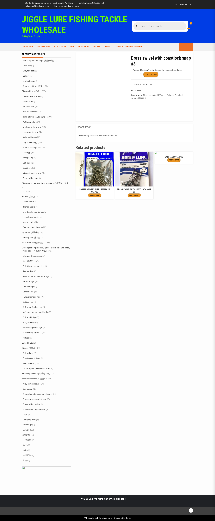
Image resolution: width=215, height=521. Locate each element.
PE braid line (28, 106)
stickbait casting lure (32, 173)
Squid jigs (27, 168)
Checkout (97, 47)
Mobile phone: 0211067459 (91, 3)
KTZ (128, 518)
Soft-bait (26, 163)
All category (60, 47)
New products (43, 47)
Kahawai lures (29, 137)
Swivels (170, 95)
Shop (107, 47)
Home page (28, 47)
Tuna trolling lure (30, 178)
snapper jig (28, 158)
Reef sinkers (28, 363)
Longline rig (28, 292)
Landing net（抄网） (31, 237)
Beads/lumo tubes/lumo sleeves (37, 394)
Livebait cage (29, 81)
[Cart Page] (189, 24)
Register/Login (147, 70)
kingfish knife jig (30, 142)
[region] (46, 478)
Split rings (27, 425)
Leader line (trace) (31, 96)
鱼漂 (25, 460)
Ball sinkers (28, 353)
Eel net (26, 76)
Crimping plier (29, 419)
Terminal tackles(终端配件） (35, 378)
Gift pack (26, 191)
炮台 (25, 450)
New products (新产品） (154, 95)
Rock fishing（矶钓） (31, 332)
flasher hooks (29, 207)
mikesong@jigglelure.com (37, 6)
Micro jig (26, 152)
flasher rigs (28, 271)
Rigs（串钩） (28, 261)
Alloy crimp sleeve (31, 384)
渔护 (25, 445)
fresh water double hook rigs (36, 276)
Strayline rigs (29, 322)
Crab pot (27, 65)
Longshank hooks (31, 217)
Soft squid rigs (29, 317)
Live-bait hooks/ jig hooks (34, 212)
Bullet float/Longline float (34, 409)
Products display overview (129, 47)
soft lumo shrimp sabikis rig (35, 312)
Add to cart (152, 74)
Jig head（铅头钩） (31, 232)
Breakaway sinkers (31, 358)
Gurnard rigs (28, 281)
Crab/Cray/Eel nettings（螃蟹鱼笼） (38, 60)
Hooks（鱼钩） (29, 196)
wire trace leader (30, 111)
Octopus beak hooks (32, 227)
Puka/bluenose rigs (31, 297)
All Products (183, 4)
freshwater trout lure (32, 127)
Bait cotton (27, 389)
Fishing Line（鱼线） (31, 91)
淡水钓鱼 (26, 435)
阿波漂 (26, 338)
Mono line (27, 101)
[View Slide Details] (46, 478)
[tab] (84, 127)
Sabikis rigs (28, 302)
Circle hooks (28, 202)
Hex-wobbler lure (30, 132)
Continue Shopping (142, 84)
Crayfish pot (28, 71)
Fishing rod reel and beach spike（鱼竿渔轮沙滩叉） (46, 183)
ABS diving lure (30, 122)
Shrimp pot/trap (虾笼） (33, 86)
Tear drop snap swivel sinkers (36, 368)
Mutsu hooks (29, 222)
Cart (72, 47)
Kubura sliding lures (32, 147)
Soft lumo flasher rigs (32, 307)
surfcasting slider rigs (32, 327)
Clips (25, 414)
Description (84, 127)
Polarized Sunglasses (32, 256)
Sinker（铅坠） (29, 348)
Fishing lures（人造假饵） (34, 117)
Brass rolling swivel (31, 404)
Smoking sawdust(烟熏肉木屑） (36, 373)
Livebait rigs (28, 286)
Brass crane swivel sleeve (35, 399)
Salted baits (27, 343)
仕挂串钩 (27, 440)
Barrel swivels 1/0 (174, 157)
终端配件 (27, 455)
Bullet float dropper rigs (33, 266)
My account (83, 47)
